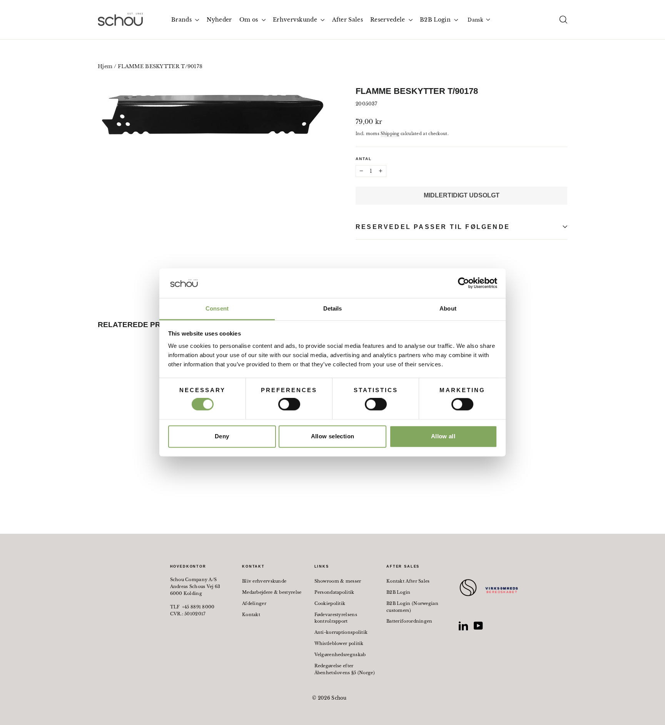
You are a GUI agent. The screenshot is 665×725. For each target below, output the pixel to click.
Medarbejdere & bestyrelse (272, 592)
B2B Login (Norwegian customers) (412, 607)
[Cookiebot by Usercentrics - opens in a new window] (463, 283)
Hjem (105, 66)
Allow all (443, 436)
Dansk (475, 20)
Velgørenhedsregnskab (340, 654)
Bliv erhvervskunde (264, 581)
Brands (182, 19)
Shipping (390, 133)
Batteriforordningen (409, 621)
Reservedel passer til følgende (433, 227)
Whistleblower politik (339, 643)
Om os (249, 19)
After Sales (347, 19)
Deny (222, 436)
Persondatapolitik (334, 592)
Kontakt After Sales (408, 581)
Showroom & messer (337, 581)
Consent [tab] (217, 308)
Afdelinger (254, 603)
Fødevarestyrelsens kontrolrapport (335, 618)
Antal (364, 159)
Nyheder (219, 19)
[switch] (289, 404)
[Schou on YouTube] (478, 625)
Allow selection (332, 436)
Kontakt (251, 614)
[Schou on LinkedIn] (463, 625)
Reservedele (388, 19)
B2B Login (436, 19)
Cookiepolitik (330, 603)
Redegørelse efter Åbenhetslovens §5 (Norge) (344, 669)
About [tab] (447, 308)
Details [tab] (332, 308)
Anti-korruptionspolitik (341, 632)
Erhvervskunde (296, 19)
